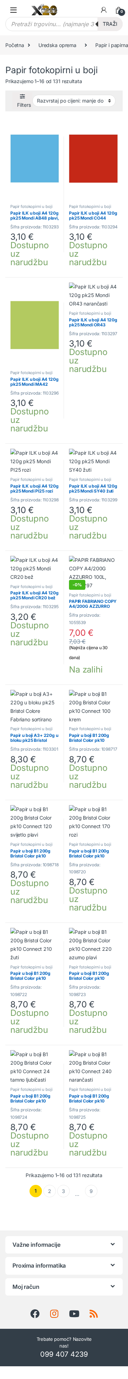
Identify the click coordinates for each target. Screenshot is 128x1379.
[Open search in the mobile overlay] (64, 24)
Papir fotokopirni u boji (31, 206)
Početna (14, 45)
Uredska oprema (57, 45)
